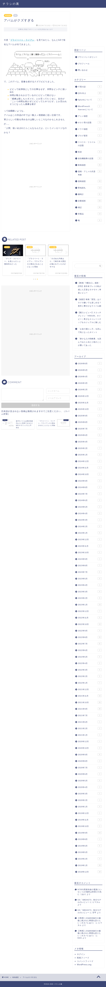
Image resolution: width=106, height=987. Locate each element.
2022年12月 (89, 611)
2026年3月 (89, 383)
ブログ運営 (89, 136)
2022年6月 (89, 650)
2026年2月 (89, 390)
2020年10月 (89, 748)
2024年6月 (89, 500)
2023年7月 (89, 572)
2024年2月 (89, 527)
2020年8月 (89, 761)
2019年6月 (89, 846)
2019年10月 (89, 826)
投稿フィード (83, 958)
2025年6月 (89, 435)
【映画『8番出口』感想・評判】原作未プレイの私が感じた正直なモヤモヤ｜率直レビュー (89, 288)
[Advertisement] (35, 164)
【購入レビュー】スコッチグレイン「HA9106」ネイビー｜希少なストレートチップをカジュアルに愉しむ (89, 317)
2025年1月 (89, 455)
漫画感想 (89, 181)
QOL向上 (89, 93)
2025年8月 (89, 422)
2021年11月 (89, 696)
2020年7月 (89, 768)
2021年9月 (89, 709)
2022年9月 (89, 631)
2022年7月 (89, 644)
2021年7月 (89, 715)
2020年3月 (89, 794)
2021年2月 (89, 728)
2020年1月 (89, 807)
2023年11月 (89, 546)
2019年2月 (89, 859)
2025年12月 (89, 396)
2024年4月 (89, 513)
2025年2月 (89, 448)
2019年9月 (89, 833)
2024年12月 (89, 461)
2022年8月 (89, 637)
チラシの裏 (11, 3)
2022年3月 (89, 670)
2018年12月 (89, 872)
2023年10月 (89, 553)
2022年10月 (89, 624)
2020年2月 (89, 800)
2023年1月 (89, 605)
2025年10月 (89, 409)
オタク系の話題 (89, 123)
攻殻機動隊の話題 (89, 158)
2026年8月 (89, 364)
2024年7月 (89, 494)
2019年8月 (89, 839)
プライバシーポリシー (87, 57)
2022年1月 (89, 683)
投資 (89, 152)
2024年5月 (89, 507)
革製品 (89, 214)
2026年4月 (89, 377)
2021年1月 (89, 735)
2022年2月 (89, 676)
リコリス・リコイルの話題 (89, 143)
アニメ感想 (89, 116)
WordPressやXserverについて (89, 108)
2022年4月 (89, 663)
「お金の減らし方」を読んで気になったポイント (89, 330)
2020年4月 (89, 787)
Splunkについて (89, 100)
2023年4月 (89, 585)
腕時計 (89, 194)
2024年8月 (89, 487)
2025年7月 (89, 429)
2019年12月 (89, 813)
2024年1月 (89, 533)
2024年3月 (89, 520)
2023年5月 (89, 579)
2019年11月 (89, 820)
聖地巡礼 (89, 188)
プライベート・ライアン (22, 40)
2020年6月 (89, 774)
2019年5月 (89, 852)
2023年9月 (89, 559)
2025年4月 (89, 442)
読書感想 (89, 201)
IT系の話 (89, 87)
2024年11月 (89, 468)
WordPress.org (84, 964)
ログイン (81, 954)
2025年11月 (89, 403)
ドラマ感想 (89, 129)
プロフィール (84, 64)
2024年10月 (89, 474)
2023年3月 (89, 592)
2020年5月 (89, 781)
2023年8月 (89, 566)
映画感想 (8, 15)
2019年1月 (89, 865)
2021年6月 (89, 722)
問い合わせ (83, 70)
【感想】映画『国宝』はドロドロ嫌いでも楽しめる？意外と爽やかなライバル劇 (89, 302)
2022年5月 (89, 657)
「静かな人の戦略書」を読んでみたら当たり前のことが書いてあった (89, 342)
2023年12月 (89, 540)
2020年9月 (89, 755)
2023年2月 (89, 598)
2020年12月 (89, 742)
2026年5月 (89, 370)
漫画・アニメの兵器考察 (89, 173)
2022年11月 (89, 618)
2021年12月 (89, 689)
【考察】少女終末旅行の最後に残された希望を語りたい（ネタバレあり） (89, 920)
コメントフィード (85, 961)
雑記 (89, 207)
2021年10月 (89, 702)
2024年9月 (89, 481)
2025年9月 (89, 416)
